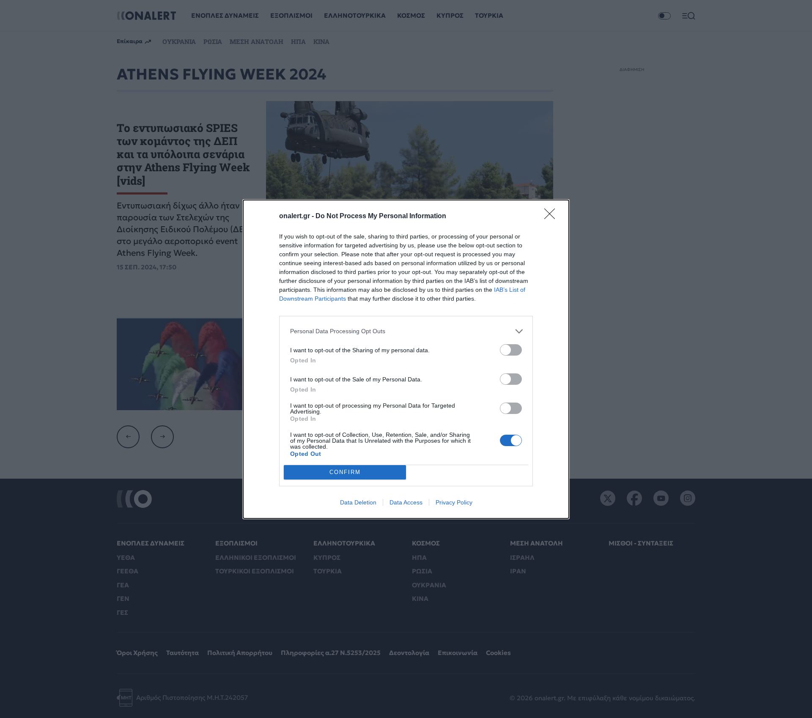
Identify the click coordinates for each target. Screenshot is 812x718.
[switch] (511, 350)
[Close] (552, 216)
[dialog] (406, 359)
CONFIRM (345, 472)
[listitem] (406, 331)
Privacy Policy (454, 502)
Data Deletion (358, 502)
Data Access (406, 502)
